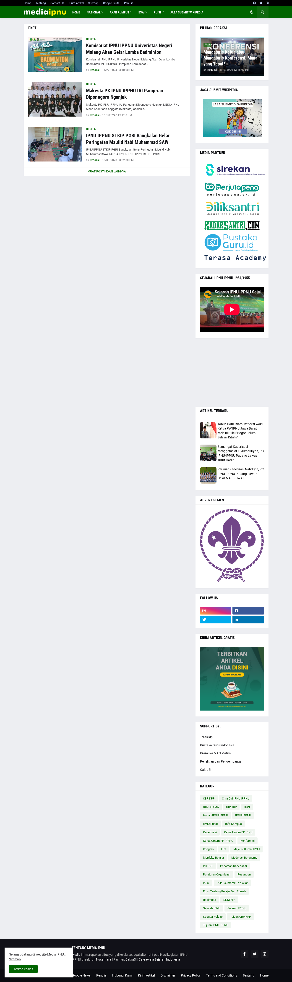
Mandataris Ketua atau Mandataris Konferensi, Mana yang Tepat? (230, 58)
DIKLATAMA (211, 807)
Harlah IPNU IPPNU (215, 815)
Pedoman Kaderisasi (233, 866)
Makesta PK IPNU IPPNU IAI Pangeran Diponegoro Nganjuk (124, 94)
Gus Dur (231, 807)
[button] (252, 12)
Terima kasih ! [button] (23, 969)
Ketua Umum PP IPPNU (218, 840)
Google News (81, 975)
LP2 (223, 849)
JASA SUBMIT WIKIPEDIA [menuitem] (186, 12)
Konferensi (247, 840)
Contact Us (57, 3)
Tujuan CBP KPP (240, 916)
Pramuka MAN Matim (215, 753)
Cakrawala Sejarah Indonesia (159, 959)
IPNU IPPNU (243, 815)
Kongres (208, 849)
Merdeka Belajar (213, 857)
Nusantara (103, 959)
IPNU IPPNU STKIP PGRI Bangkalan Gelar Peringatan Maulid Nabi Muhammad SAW (127, 139)
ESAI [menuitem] (141, 12)
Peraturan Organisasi (216, 874)
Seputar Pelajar (213, 916)
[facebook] (254, 3)
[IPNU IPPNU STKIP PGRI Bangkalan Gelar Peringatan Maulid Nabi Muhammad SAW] (55, 144)
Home (27, 3)
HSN (247, 807)
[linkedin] (248, 619)
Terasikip (206, 737)
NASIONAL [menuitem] (94, 12)
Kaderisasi (210, 832)
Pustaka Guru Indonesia (217, 745)
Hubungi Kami (122, 975)
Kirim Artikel (76, 3)
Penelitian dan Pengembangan (221, 761)
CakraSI (205, 769)
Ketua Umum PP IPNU (238, 832)
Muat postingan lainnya (107, 171)
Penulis (128, 3)
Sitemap (93, 3)
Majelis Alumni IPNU (246, 849)
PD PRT (208, 866)
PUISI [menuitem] (157, 12)
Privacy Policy (191, 975)
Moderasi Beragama (244, 857)
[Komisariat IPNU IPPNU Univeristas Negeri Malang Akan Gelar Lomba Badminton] (55, 54)
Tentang (41, 3)
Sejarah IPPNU (236, 908)
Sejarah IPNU (211, 908)
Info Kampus (233, 824)
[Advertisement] (232, 372)
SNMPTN (229, 899)
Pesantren (244, 874)
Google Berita (111, 3)
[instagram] (267, 3)
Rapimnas (209, 899)
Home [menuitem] (76, 12)
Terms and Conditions (221, 975)
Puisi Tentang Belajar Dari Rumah (224, 891)
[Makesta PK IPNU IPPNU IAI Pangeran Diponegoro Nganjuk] (55, 99)
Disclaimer (168, 975)
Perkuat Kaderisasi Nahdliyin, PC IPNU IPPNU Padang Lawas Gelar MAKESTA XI (241, 473)
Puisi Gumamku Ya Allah (232, 883)
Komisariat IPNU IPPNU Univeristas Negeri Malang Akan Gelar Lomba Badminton (129, 49)
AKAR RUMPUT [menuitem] (119, 12)
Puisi (206, 883)
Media (76, 954)
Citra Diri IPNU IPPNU (235, 798)
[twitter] (260, 3)
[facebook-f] (244, 954)
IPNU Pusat (210, 824)
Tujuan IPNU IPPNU (215, 925)
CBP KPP (209, 798)
